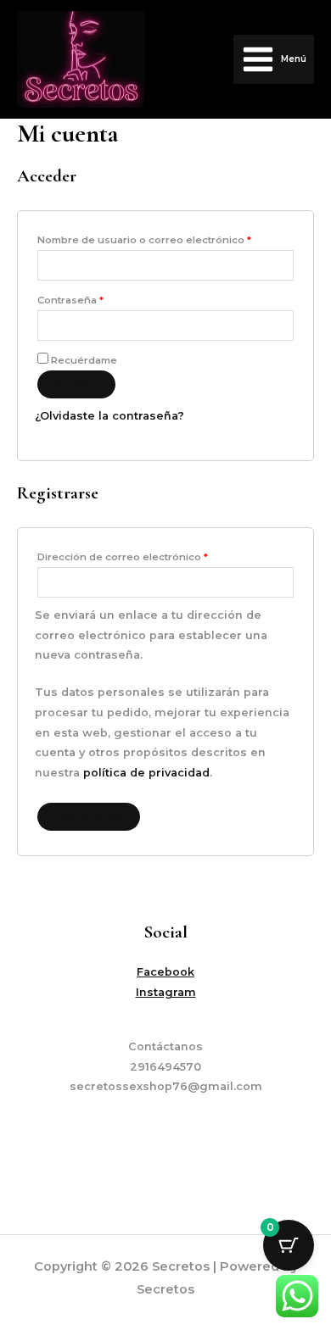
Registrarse (88, 816)
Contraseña (98, 298)
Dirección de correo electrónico (150, 555)
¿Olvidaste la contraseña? (109, 415)
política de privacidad (146, 772)
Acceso (76, 383)
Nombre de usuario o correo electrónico (165, 238)
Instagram (166, 992)
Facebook (165, 972)
